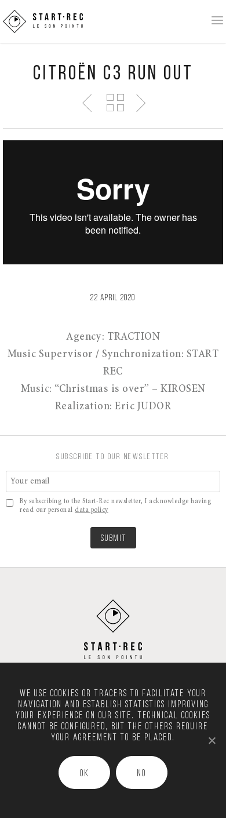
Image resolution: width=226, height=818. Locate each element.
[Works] (115, 102)
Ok (84, 774)
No (141, 774)
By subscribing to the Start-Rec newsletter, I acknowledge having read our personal (115, 506)
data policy (91, 510)
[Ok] (211, 740)
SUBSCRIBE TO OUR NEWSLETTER (113, 457)
